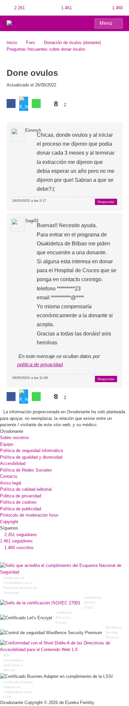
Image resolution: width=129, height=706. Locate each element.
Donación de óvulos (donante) (72, 42)
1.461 (66, 7)
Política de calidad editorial (26, 489)
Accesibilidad (12, 463)
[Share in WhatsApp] (36, 103)
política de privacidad (40, 364)
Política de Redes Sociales (26, 470)
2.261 (19, 7)
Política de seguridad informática (31, 450)
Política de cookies (18, 502)
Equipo (6, 444)
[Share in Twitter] (23, 104)
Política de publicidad (20, 508)
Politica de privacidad (20, 495)
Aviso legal (10, 482)
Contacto (8, 476)
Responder (106, 202)
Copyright (9, 521)
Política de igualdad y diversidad (31, 457)
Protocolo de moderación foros (29, 515)
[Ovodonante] (21, 23)
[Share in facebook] (11, 103)
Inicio (12, 42)
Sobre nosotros (14, 437)
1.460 (117, 7)
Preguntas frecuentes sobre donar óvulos (46, 49)
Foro (30, 42)
